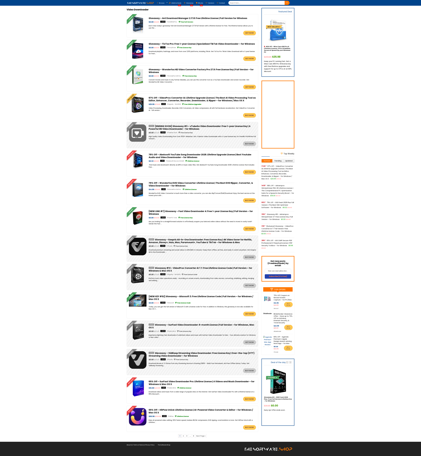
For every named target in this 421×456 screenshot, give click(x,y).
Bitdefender (277, 331)
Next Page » (201, 436)
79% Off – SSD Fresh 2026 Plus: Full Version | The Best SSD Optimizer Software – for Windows (277, 205)
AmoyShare (172, 47)
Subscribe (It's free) (278, 276)
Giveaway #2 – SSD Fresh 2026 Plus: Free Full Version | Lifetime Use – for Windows (278, 399)
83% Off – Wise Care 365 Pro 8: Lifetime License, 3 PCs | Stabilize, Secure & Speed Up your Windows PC (277, 49)
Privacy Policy (149, 445)
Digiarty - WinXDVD (174, 104)
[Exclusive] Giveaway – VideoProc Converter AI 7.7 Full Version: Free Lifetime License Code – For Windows (277, 228)
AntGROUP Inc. (172, 22)
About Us (130, 445)
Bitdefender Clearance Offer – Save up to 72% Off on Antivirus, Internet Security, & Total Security (283, 318)
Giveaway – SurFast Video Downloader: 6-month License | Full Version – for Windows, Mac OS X (201, 326)
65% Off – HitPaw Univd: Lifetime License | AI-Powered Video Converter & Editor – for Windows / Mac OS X (201, 411)
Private (170, 246)
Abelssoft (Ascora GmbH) (175, 161)
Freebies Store (172, 133)
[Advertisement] (278, 114)
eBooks (200, 3)
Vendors (211, 3)
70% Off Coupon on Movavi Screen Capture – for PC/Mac (283, 297)
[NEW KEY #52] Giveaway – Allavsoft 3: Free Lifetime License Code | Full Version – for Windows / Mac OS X (201, 298)
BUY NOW (249, 115)
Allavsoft (171, 303)
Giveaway (189, 3)
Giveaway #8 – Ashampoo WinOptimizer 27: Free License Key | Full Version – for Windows (277, 216)
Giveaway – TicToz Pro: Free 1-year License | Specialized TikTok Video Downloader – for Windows (202, 43)
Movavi (276, 308)
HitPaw (171, 416)
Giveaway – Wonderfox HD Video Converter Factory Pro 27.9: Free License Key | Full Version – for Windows (201, 71)
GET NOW (249, 33)
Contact (222, 3)
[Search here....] (287, 3)
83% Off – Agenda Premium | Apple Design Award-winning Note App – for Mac (283, 340)
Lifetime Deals (176, 3)
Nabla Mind (172, 331)
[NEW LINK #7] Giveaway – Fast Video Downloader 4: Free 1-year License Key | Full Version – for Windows (201, 213)
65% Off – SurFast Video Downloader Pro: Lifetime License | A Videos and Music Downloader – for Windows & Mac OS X (201, 383)
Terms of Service (139, 445)
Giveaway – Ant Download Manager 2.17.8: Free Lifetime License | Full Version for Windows (198, 18)
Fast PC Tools (172, 218)
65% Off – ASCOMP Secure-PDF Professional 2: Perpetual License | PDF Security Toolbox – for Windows (276, 243)
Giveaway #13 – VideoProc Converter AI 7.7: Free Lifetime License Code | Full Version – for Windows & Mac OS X (200, 269)
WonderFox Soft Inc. (174, 76)
